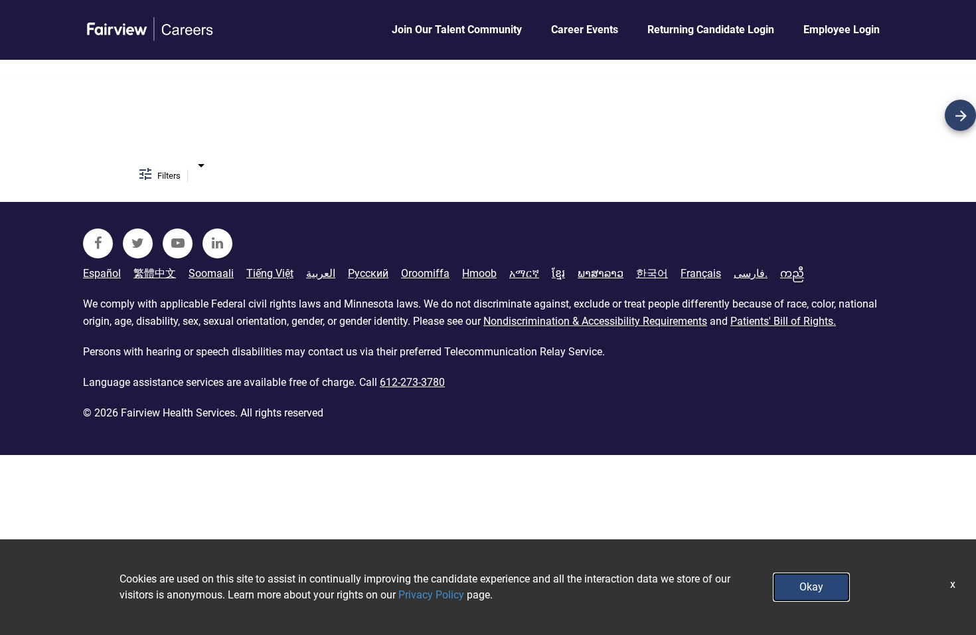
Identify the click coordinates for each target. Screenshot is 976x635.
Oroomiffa (425, 273)
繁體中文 (154, 273)
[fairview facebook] (98, 243)
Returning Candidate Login (710, 29)
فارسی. (751, 273)
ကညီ (792, 273)
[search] (960, 115)
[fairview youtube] (178, 243)
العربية (320, 273)
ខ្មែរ (558, 273)
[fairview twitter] (138, 243)
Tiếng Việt (269, 273)
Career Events (584, 29)
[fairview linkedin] (217, 243)
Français (701, 273)
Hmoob (479, 273)
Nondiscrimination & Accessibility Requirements (595, 321)
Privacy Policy (431, 595)
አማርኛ (524, 273)
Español (102, 273)
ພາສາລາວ (600, 273)
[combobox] (201, 165)
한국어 (652, 273)
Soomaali (211, 273)
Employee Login (841, 29)
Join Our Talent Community (457, 29)
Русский (368, 273)
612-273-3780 (412, 382)
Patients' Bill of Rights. (783, 321)
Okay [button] (811, 587)
